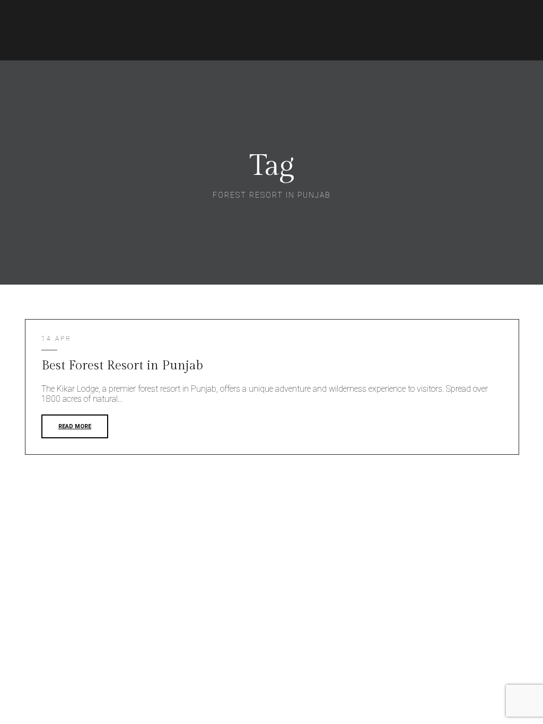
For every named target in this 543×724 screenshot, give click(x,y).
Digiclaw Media (497, 508)
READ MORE (74, 426)
